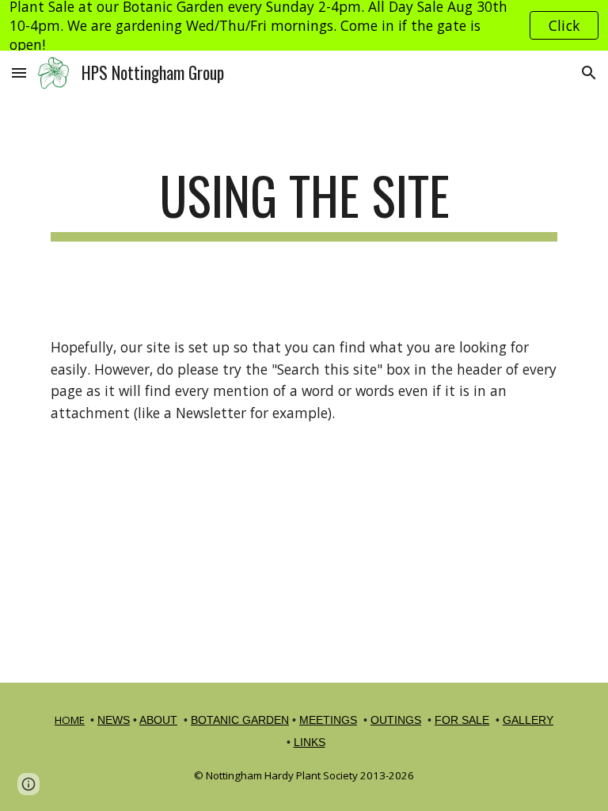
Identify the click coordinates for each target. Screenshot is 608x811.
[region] (304, 25)
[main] (303, 203)
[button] (19, 72)
